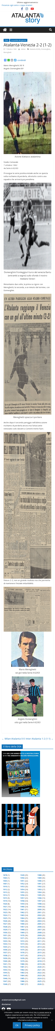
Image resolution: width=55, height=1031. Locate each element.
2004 (39, 921)
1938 (5, 955)
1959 (22, 904)
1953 (22, 886)
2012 (39, 944)
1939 (5, 958)
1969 (22, 932)
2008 (39, 932)
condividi (21, 60)
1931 (5, 935)
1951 (22, 881)
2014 (39, 949)
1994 (39, 892)
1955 (22, 892)
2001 (39, 912)
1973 (22, 944)
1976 (22, 952)
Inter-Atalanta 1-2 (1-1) (39, 738)
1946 (5, 978)
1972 (22, 941)
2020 (39, 967)
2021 (39, 970)
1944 (5, 972)
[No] (52, 1020)
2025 (39, 981)
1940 (5, 961)
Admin (23, 49)
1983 (22, 972)
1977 (22, 955)
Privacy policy (32, 1025)
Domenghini (45, 49)
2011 (39, 941)
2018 (39, 961)
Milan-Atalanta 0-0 (13, 738)
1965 (22, 921)
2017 (39, 958)
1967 (22, 927)
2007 (39, 929)
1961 (22, 909)
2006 (39, 927)
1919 (5, 901)
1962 (22, 912)
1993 (39, 889)
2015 (39, 952)
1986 (22, 981)
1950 (22, 878)
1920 (5, 904)
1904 (5, 881)
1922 (5, 909)
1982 (22, 970)
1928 (5, 927)
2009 (39, 935)
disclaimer (6, 1004)
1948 (5, 984)
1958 (22, 901)
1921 (5, 906)
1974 (22, 947)
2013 (39, 947)
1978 (22, 958)
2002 (39, 915)
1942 (5, 967)
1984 (22, 975)
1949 (22, 875)
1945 (5, 975)
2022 (39, 972)
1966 (22, 924)
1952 (22, 883)
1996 (39, 898)
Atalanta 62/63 (35, 49)
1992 (39, 886)
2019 (39, 964)
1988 (39, 875)
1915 (5, 898)
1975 (22, 949)
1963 (22, 915)
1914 (5, 895)
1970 (22, 935)
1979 (22, 961)
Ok (16, 1025)
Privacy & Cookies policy (42, 1008)
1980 (22, 964)
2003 (39, 918)
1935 (5, 947)
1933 (5, 941)
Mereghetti (7, 52)
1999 (39, 906)
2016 (39, 955)
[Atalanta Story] (5, 30)
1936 (5, 949)
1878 (5, 875)
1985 (22, 978)
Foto (6, 40)
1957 (22, 898)
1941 (5, 964)
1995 (39, 895)
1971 (22, 938)
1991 (39, 883)
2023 (39, 975)
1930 (5, 932)
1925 (5, 918)
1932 (5, 938)
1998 (39, 904)
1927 (5, 924)
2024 (39, 978)
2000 (39, 909)
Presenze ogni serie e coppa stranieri (17, 5)
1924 (5, 915)
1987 (22, 984)
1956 (22, 895)
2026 (39, 984)
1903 (5, 878)
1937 (5, 952)
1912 (5, 889)
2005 (39, 924)
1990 (39, 881)
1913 (5, 892)
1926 (5, 921)
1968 (22, 929)
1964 (22, 918)
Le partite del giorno (18, 40)
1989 (39, 878)
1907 (5, 883)
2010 (39, 938)
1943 (5, 970)
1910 (5, 886)
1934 (5, 944)
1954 (22, 889)
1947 (5, 981)
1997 (39, 901)
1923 (5, 912)
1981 (22, 967)
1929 (5, 929)
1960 (22, 906)
